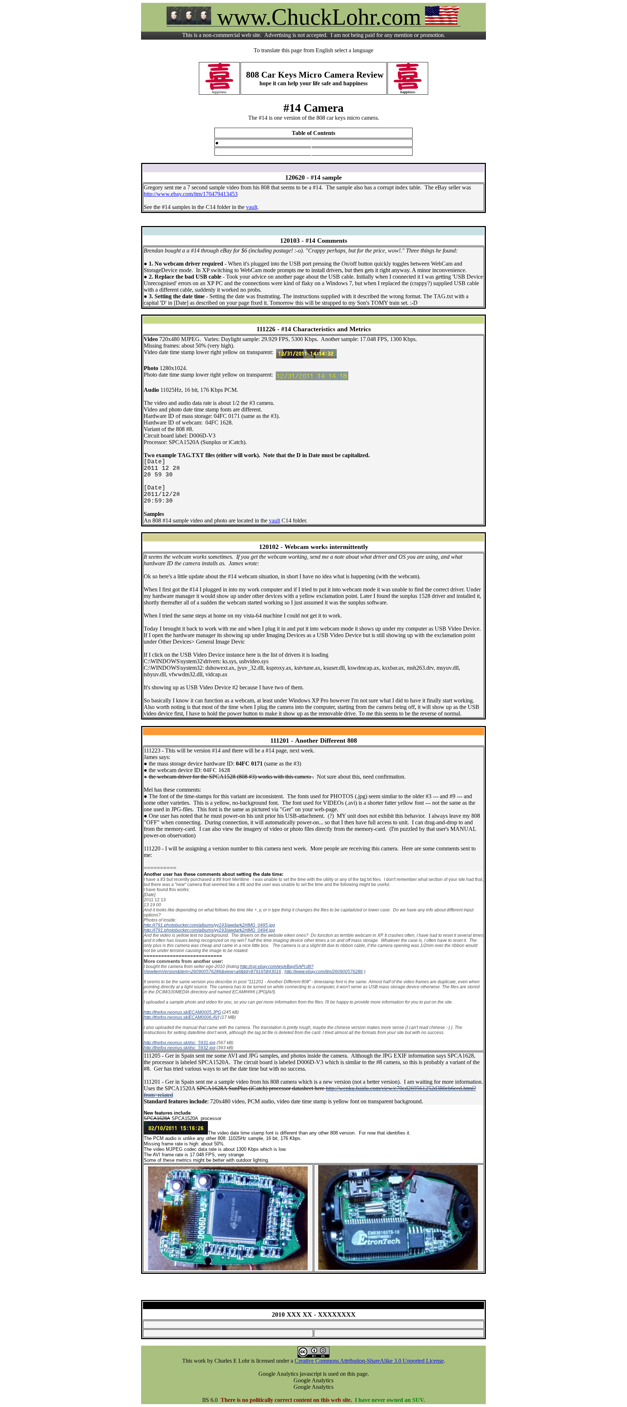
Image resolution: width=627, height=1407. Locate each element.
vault (251, 207)
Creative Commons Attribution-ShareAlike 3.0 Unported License (369, 1361)
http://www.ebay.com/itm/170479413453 (191, 194)
